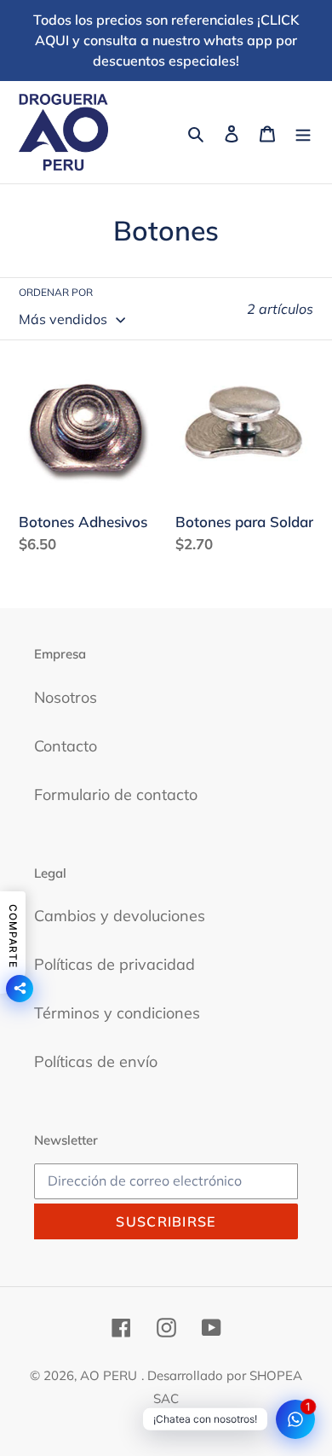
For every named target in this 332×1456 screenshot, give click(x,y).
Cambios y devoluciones (119, 915)
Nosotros (65, 697)
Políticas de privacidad (114, 964)
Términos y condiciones (117, 1013)
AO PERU (108, 1375)
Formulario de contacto (115, 794)
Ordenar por (56, 292)
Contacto (65, 746)
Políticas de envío (95, 1061)
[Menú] (303, 133)
